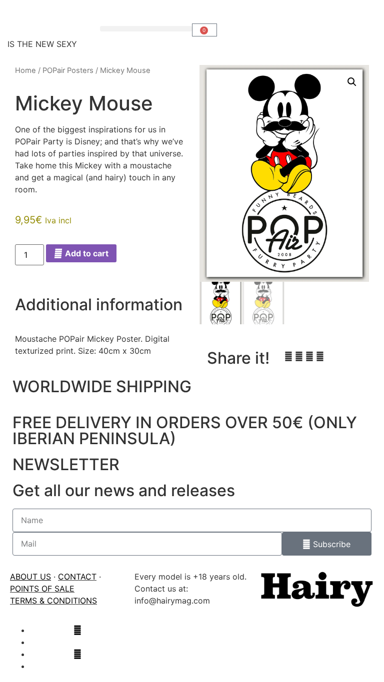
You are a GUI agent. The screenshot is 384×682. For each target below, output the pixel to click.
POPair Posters (68, 70)
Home (25, 70)
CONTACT (77, 577)
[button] (146, 28)
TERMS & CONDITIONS (53, 601)
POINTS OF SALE (42, 589)
